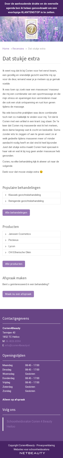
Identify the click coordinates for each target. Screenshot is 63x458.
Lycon (12, 246)
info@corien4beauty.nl (17, 345)
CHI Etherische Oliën (20, 252)
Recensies (18, 48)
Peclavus (13, 240)
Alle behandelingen (16, 212)
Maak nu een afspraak (18, 294)
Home (6, 48)
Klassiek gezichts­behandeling (25, 194)
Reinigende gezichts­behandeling (26, 200)
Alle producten (13, 263)
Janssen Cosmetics (20, 233)
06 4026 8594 (13, 341)
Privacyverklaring (46, 445)
